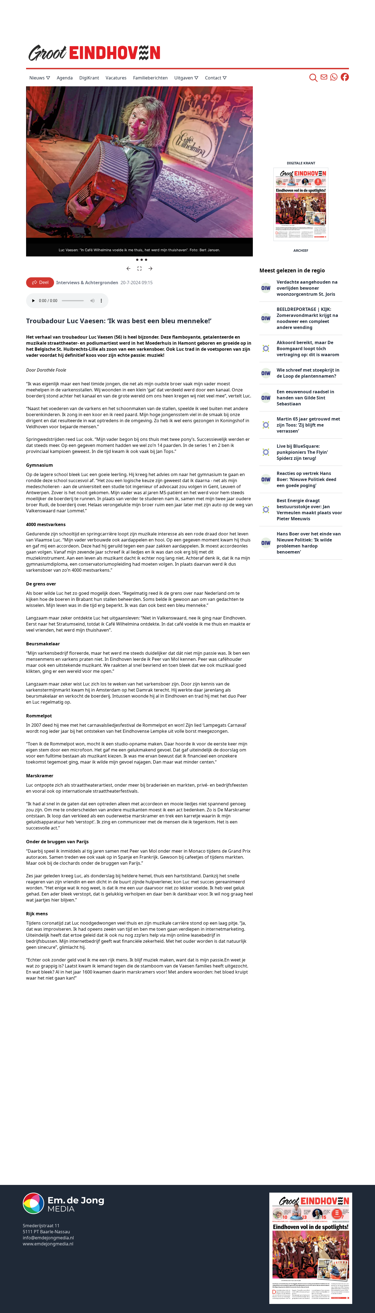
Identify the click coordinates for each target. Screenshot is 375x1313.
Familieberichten (150, 78)
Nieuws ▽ (39, 78)
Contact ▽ (216, 78)
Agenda (65, 78)
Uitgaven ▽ (186, 78)
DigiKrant (89, 78)
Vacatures (116, 78)
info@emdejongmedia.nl (48, 1238)
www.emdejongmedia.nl (48, 1244)
